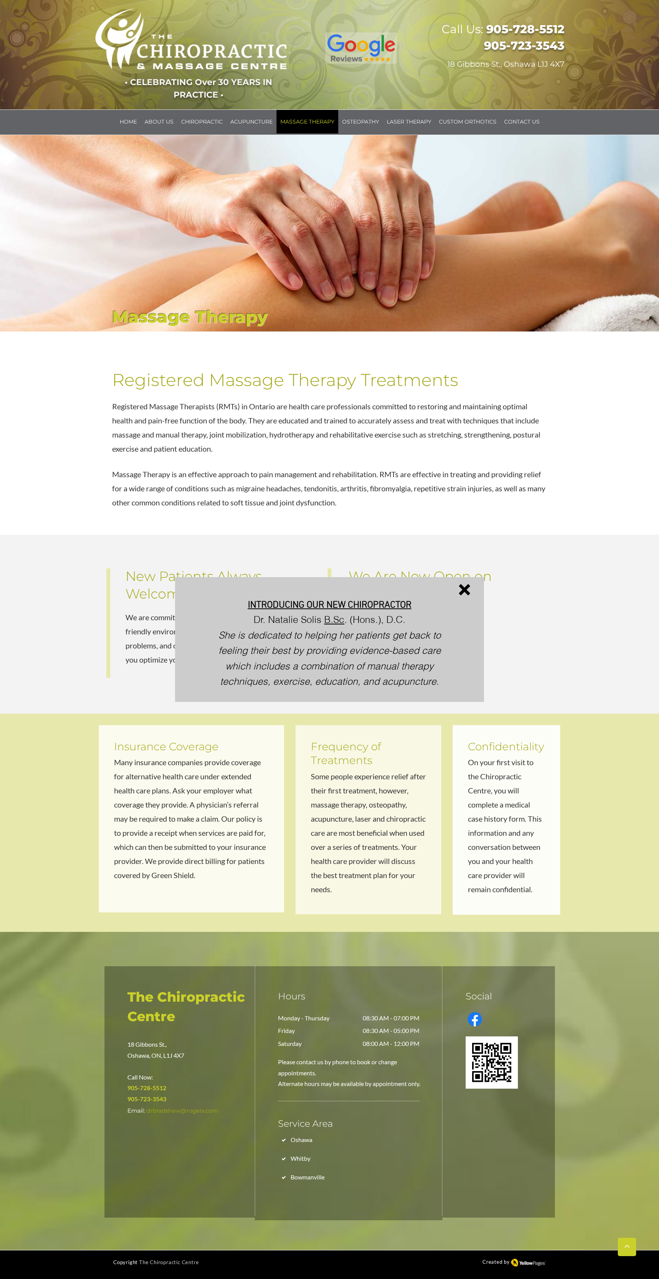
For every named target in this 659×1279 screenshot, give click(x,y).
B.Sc (334, 619)
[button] (464, 589)
